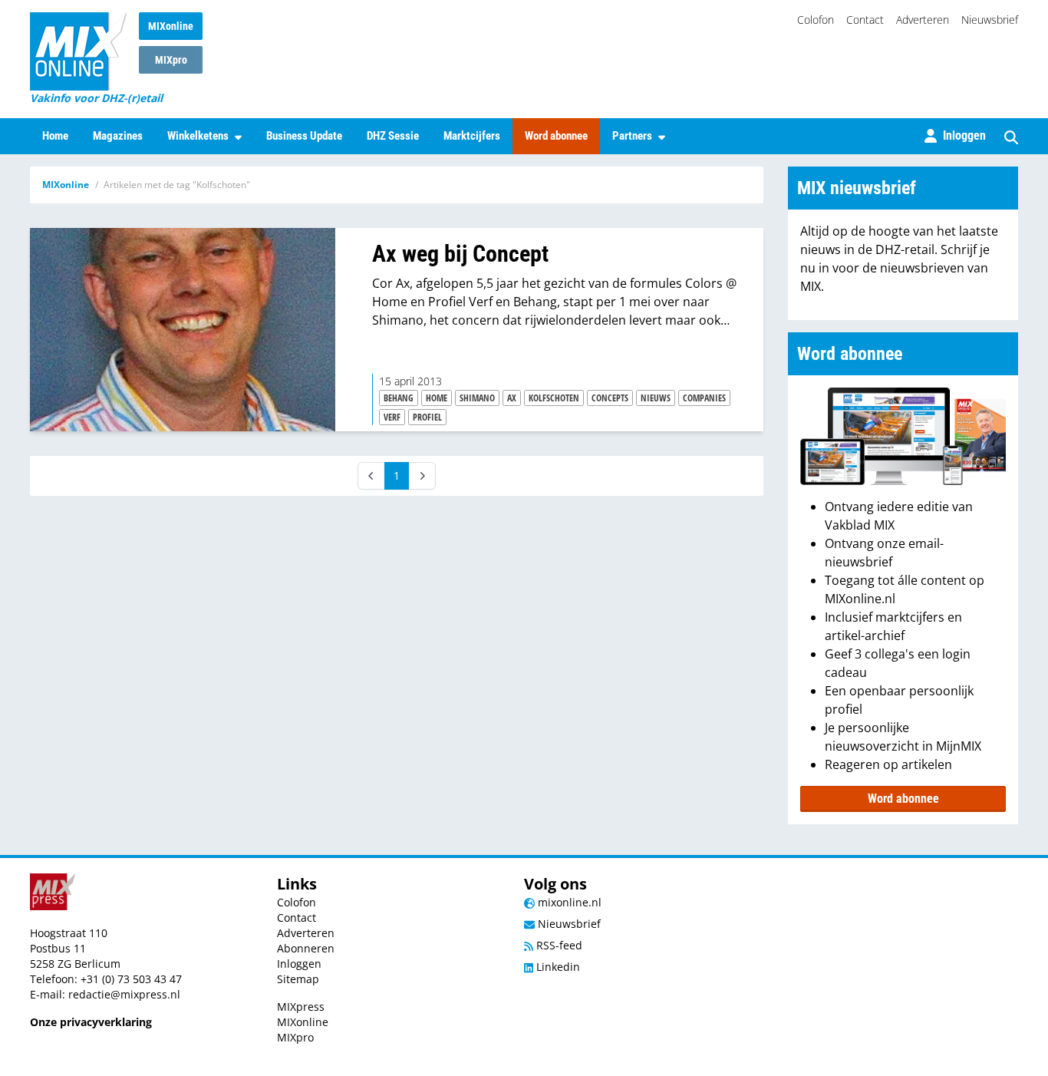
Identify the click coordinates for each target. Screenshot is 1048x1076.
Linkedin (556, 966)
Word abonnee (556, 136)
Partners (632, 136)
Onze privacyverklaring (91, 1022)
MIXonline (170, 26)
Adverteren (922, 19)
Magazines (118, 136)
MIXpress (301, 1006)
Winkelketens (198, 136)
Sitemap (298, 979)
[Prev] (371, 476)
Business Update (304, 136)
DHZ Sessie (393, 136)
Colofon (815, 19)
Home (55, 136)
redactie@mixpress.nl (124, 994)
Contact (865, 19)
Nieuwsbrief (989, 19)
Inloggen (299, 963)
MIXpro (171, 60)
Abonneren (306, 948)
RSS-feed (557, 945)
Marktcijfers (471, 136)
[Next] (422, 476)
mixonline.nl (568, 902)
